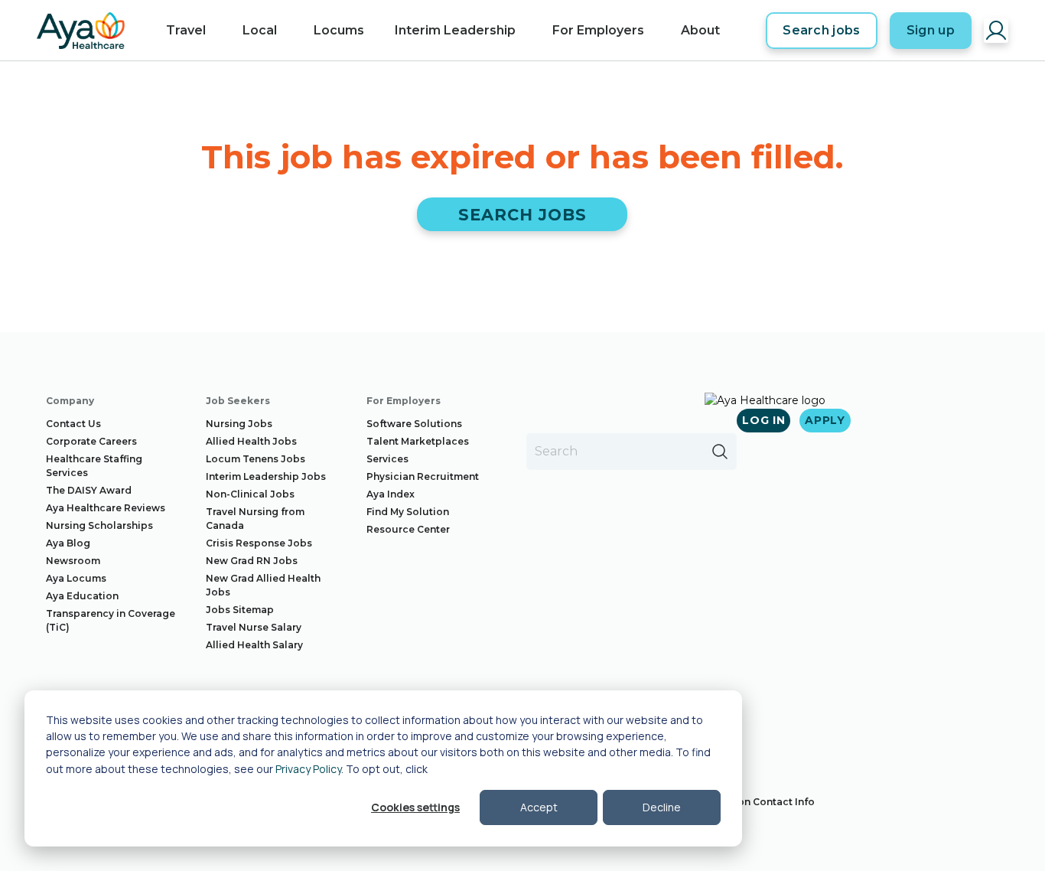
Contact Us (73, 423)
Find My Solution (407, 511)
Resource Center (408, 529)
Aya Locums (76, 578)
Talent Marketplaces (417, 441)
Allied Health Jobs (251, 441)
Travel (186, 30)
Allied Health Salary (254, 645)
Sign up (931, 30)
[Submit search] (720, 451)
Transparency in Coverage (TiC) (110, 620)
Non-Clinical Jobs (250, 494)
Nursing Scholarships (99, 525)
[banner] (81, 30)
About (700, 30)
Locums (339, 30)
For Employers (598, 30)
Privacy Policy (308, 769)
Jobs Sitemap (240, 609)
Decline (662, 807)
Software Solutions (414, 423)
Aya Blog (68, 543)
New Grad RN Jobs (252, 560)
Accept (539, 807)
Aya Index (390, 494)
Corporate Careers (91, 441)
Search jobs (822, 30)
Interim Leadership (455, 30)
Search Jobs (523, 214)
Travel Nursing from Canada (255, 518)
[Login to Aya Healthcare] (996, 30)
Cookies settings (415, 807)
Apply (825, 420)
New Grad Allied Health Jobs (263, 585)
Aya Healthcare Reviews (105, 508)
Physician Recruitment (422, 476)
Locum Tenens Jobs (255, 459)
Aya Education (82, 596)
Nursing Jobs (239, 423)
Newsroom (73, 560)
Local (260, 30)
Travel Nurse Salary (253, 627)
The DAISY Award (89, 490)
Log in (763, 420)
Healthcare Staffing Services (94, 465)
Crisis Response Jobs (259, 543)
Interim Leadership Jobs (266, 476)
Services (387, 459)
